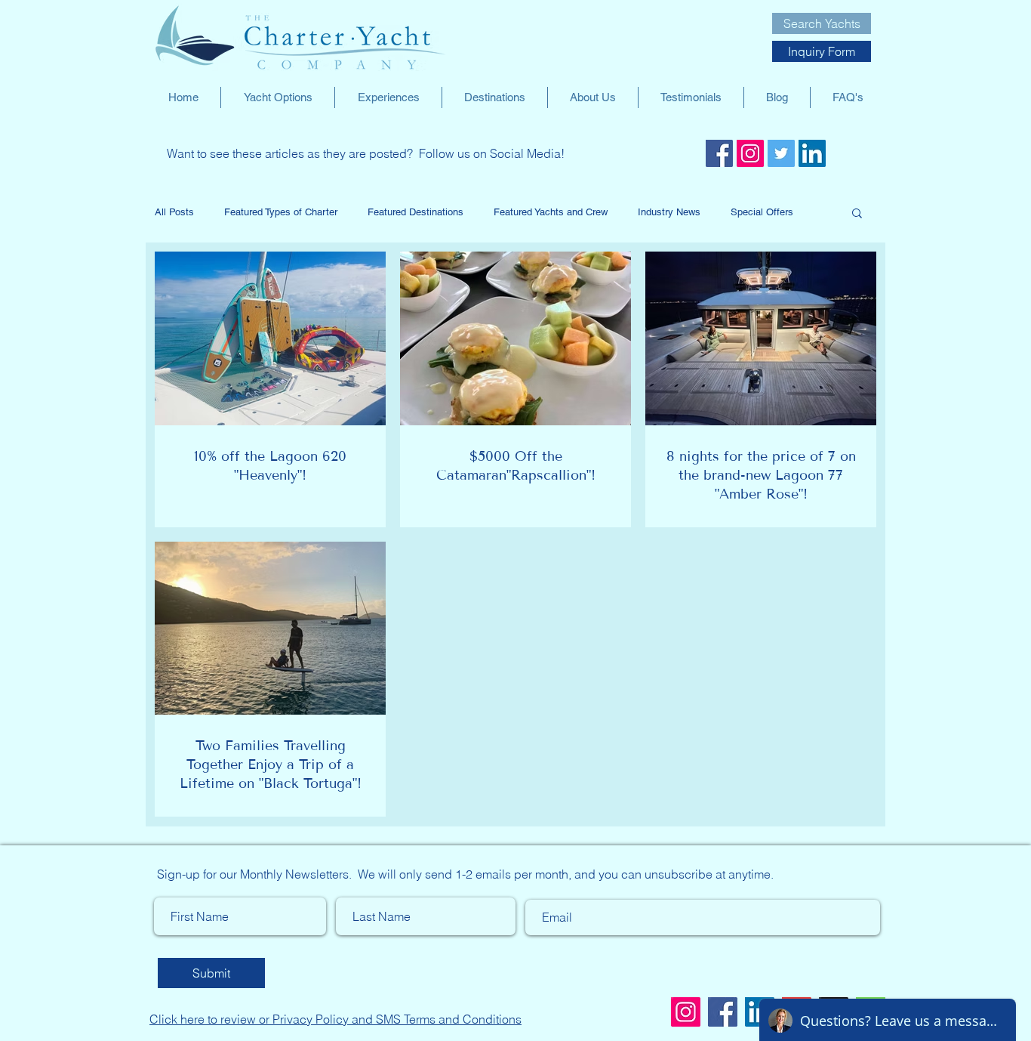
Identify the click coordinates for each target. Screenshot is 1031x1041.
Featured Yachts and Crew (551, 212)
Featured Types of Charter (280, 212)
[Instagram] (750, 153)
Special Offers (762, 212)
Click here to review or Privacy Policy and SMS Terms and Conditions (335, 1019)
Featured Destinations (415, 212)
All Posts (174, 212)
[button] (857, 214)
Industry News (669, 212)
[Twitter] (781, 153)
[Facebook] (719, 153)
